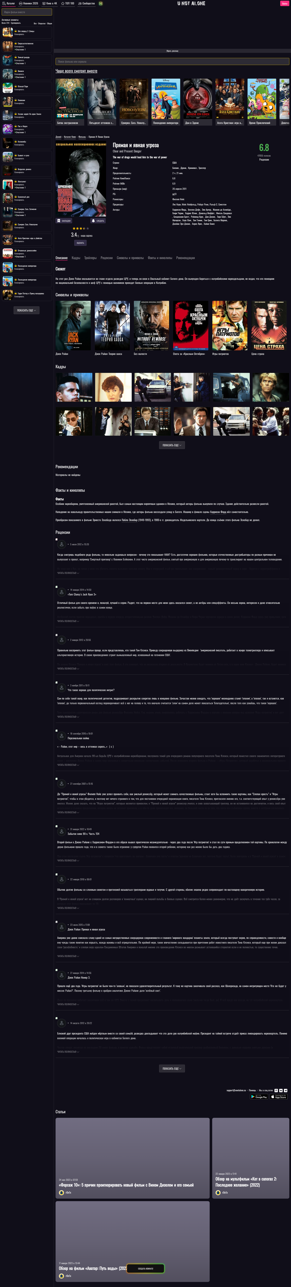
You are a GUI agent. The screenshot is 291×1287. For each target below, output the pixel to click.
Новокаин (21, 100)
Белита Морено (220, 220)
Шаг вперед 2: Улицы (25, 31)
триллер (202, 168)
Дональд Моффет (206, 213)
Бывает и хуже (23, 155)
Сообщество (88, 3)
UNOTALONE (191, 3)
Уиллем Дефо (194, 209)
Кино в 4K (51, 3)
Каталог (10, 3)
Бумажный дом (23, 196)
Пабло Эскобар (129, 520)
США (174, 162)
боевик (175, 168)
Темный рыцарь (23, 57)
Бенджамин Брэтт (181, 216)
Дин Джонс (210, 216)
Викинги (20, 71)
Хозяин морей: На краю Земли (29, 113)
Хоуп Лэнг (187, 220)
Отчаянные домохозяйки (26, 250)
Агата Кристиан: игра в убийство (29, 238)
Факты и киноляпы (70, 490)
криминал (192, 168)
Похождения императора (26, 265)
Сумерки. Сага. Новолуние (27, 224)
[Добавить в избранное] (59, 304)
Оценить (80, 242)
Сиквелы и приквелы (72, 294)
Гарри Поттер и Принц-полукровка (30, 293)
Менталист (21, 181)
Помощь (252, 1090)
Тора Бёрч (221, 216)
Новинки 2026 (30, 3)
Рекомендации (67, 466)
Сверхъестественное (25, 43)
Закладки (66, 220)
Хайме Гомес (209, 223)
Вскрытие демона (24, 169)
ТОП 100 (69, 3)
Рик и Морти (22, 126)
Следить (100, 220)
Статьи (61, 1111)
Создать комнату (145, 1268)
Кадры (61, 366)
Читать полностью (67, 573)
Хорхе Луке (197, 223)
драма (183, 168)
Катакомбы (21, 141)
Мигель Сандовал (224, 213)
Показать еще (171, 445)
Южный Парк (22, 86)
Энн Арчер (206, 209)
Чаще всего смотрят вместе (76, 71)
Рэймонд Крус (197, 216)
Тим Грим (207, 220)
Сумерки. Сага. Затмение (26, 209)
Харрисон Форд (179, 209)
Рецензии (63, 532)
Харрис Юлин (191, 213)
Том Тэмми (197, 220)
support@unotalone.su (236, 1090)
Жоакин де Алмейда (221, 209)
